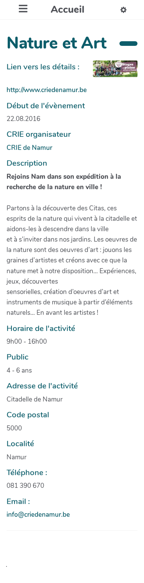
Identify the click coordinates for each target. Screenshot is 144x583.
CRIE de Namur (29, 147)
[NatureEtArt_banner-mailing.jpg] (111, 72)
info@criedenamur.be (38, 514)
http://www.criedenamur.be (47, 90)
